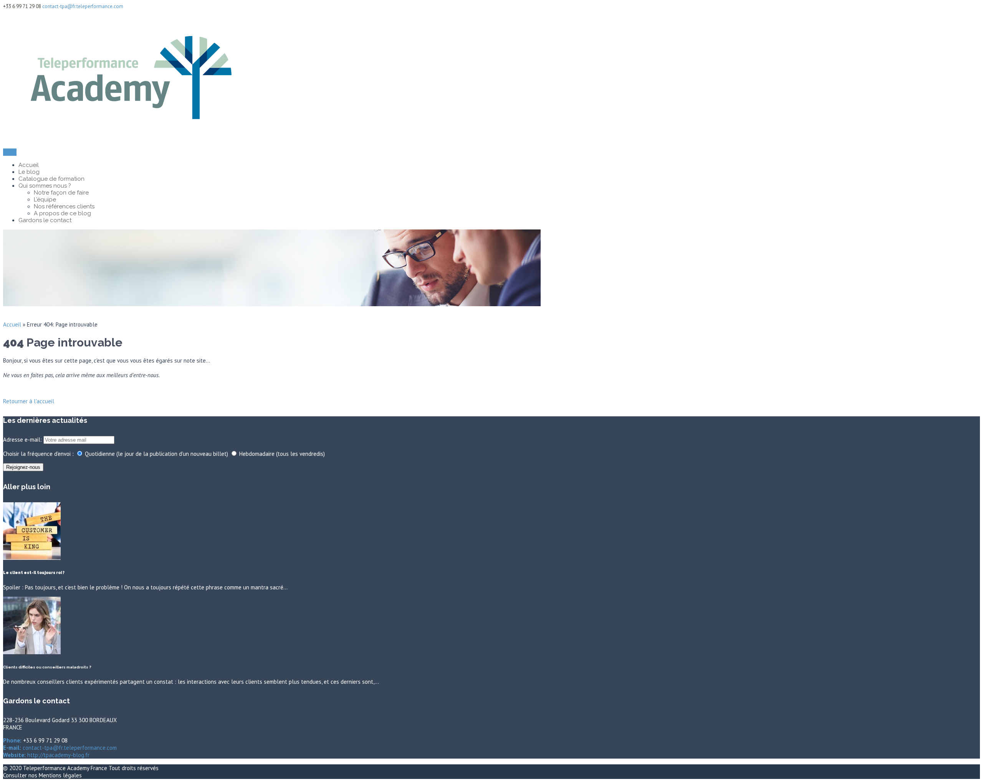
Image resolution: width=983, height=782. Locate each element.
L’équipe (45, 199)
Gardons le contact (44, 220)
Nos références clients (64, 206)
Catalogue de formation (51, 178)
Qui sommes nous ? (44, 185)
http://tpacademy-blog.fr (57, 755)
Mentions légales (60, 775)
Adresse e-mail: (23, 439)
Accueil (28, 165)
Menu (10, 152)
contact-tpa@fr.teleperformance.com (82, 6)
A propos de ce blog (62, 213)
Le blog (29, 171)
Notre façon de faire (61, 192)
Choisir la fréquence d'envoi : (38, 453)
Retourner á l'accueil (28, 401)
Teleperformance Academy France (66, 768)
